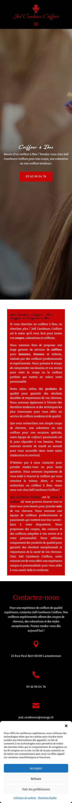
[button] (66, 726)
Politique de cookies (25, 797)
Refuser (36, 779)
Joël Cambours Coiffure (25, 497)
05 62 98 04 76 (36, 176)
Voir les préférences (36, 789)
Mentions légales (47, 797)
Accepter (36, 768)
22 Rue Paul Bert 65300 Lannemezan (36, 656)
